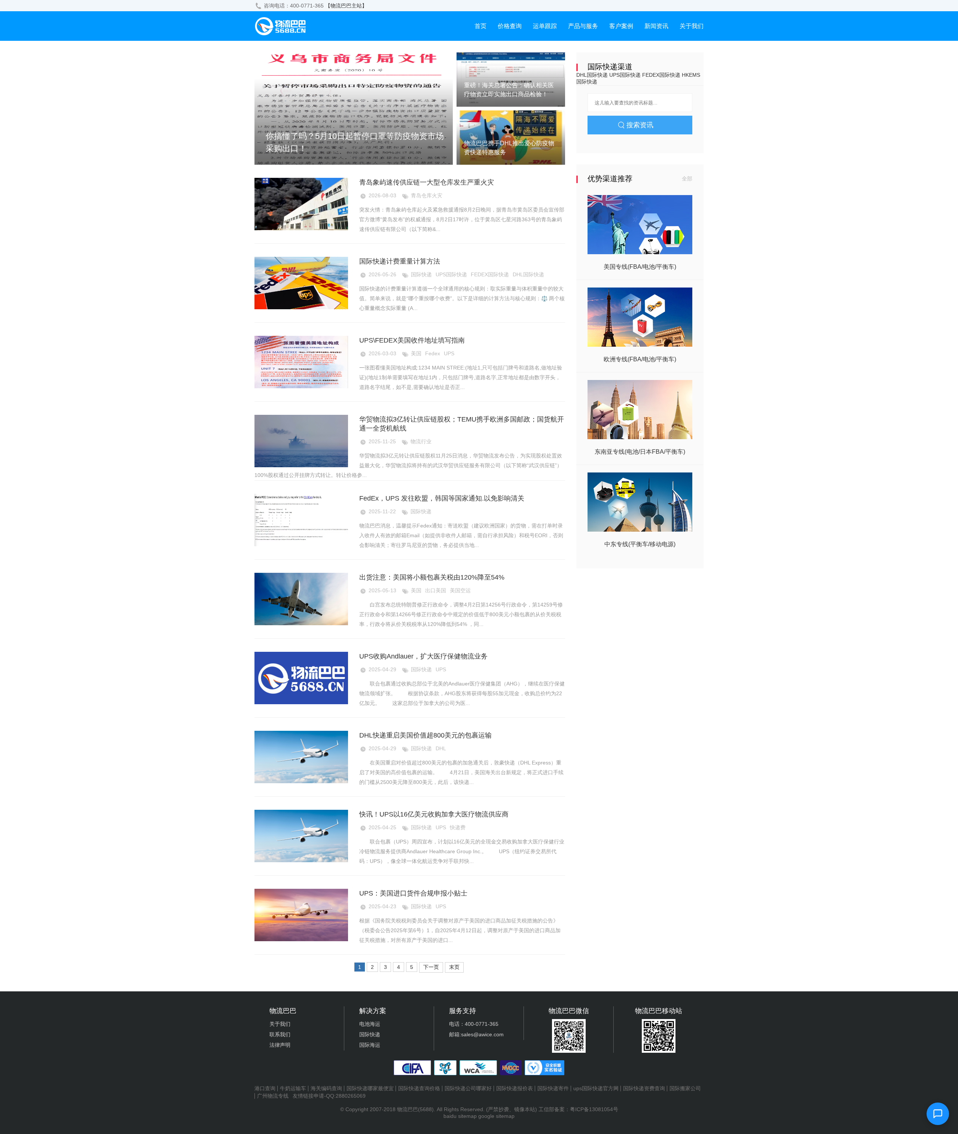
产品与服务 (583, 26)
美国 (416, 353)
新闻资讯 (656, 26)
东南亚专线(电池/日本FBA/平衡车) (640, 452)
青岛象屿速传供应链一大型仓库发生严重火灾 (426, 182)
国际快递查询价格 (419, 1088)
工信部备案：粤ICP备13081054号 (578, 1109)
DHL (441, 748)
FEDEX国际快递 (490, 274)
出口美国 (435, 590)
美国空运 (460, 590)
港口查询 (264, 1088)
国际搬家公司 (685, 1088)
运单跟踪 (545, 26)
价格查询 (510, 26)
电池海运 (369, 1024)
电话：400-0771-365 (473, 1024)
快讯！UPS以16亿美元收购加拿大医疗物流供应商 (434, 814)
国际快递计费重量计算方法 (399, 261)
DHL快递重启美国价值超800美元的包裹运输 (425, 735)
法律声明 (279, 1045)
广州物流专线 (273, 1096)
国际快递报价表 (514, 1088)
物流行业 (421, 441)
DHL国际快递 (528, 274)
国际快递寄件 (553, 1088)
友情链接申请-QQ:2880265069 (329, 1096)
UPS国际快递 (451, 274)
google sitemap (496, 1116)
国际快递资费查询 (644, 1088)
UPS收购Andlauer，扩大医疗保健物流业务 (423, 656)
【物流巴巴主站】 (346, 6)
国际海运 (369, 1045)
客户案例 (621, 26)
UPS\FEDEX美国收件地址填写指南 (412, 340)
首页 (480, 26)
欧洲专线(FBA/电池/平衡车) (640, 359)
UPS (449, 353)
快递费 (458, 827)
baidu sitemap (460, 1116)
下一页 (431, 967)
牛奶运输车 (293, 1088)
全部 (687, 179)
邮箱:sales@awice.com (476, 1034)
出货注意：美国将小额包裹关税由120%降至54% (431, 577)
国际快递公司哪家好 (468, 1088)
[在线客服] (938, 1114)
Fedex (432, 353)
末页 (454, 967)
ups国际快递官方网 (596, 1088)
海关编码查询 (326, 1088)
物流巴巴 (407, 1109)
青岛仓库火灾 (426, 195)
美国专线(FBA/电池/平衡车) (640, 267)
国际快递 (421, 274)
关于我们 (692, 26)
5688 (426, 1109)
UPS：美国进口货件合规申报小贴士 (413, 893)
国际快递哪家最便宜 (370, 1088)
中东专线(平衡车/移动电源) (639, 544)
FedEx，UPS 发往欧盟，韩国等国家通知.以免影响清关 (441, 498)
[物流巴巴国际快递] (280, 34)
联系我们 (279, 1034)
